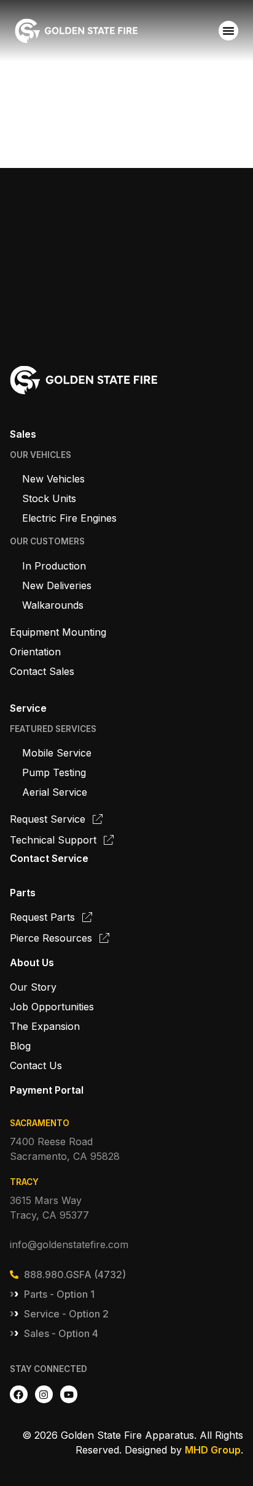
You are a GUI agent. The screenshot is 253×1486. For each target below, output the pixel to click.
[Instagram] (44, 1394)
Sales (23, 434)
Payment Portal (47, 1090)
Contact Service (49, 858)
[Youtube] (69, 1394)
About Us (32, 962)
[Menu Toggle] (228, 30)
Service (28, 708)
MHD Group (213, 1450)
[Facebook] (19, 1394)
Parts (23, 892)
